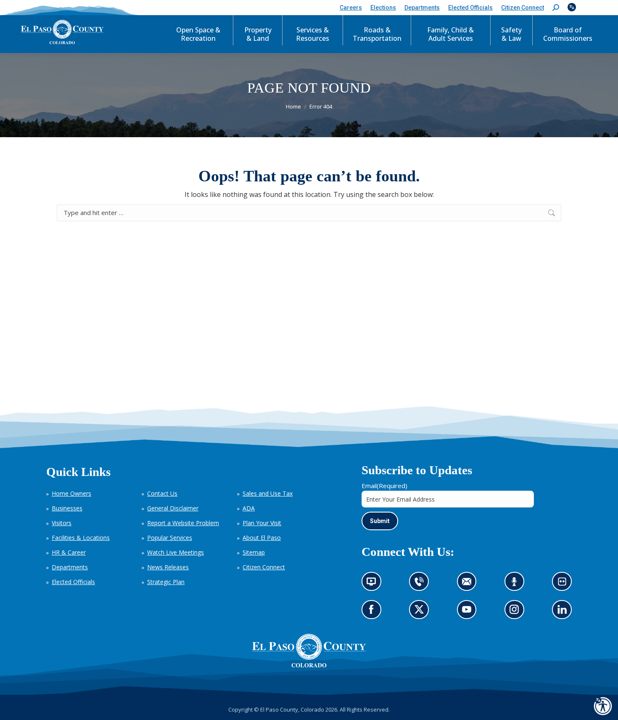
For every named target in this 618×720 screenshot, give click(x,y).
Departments (70, 567)
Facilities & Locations (81, 538)
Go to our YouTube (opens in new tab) (469, 612)
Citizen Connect (264, 567)
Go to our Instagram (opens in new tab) (517, 612)
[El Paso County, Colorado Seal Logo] (309, 665)
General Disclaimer (172, 508)
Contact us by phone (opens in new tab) (421, 584)
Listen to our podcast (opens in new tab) (516, 584)
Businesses (67, 508)
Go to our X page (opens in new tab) (421, 612)
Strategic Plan (166, 582)
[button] (555, 8)
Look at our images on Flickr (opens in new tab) (565, 584)
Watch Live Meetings (175, 552)
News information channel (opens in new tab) (374, 584)
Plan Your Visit (262, 523)
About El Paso (262, 538)
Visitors (61, 523)
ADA (249, 508)
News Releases (168, 567)
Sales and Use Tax (268, 493)
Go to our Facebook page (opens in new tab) (373, 612)
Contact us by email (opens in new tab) (469, 584)
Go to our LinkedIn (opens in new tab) (564, 612)
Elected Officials (73, 582)
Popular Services (169, 538)
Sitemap (254, 552)
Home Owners (71, 493)
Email (384, 485)
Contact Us (162, 493)
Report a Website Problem (183, 523)
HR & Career (69, 552)
